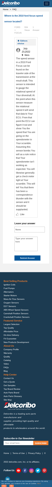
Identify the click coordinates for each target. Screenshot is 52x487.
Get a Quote (9, 382)
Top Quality (9, 328)
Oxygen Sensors (11, 302)
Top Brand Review (12, 389)
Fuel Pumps (9, 288)
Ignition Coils (9, 285)
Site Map (8, 400)
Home (5, 9)
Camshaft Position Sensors (16, 313)
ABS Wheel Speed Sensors (16, 310)
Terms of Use (19, 453)
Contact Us (9, 378)
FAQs (6, 367)
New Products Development (16, 342)
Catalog (7, 360)
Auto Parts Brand (11, 392)
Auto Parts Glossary (13, 396)
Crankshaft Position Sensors (16, 317)
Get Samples (9, 385)
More (39, 483)
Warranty (8, 353)
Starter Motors (10, 295)
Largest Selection (11, 324)
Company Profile (11, 349)
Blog (6, 371)
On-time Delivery (11, 335)
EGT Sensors (10, 306)
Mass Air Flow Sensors (14, 299)
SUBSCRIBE (41, 443)
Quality (7, 356)
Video (6, 364)
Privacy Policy (34, 453)
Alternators (9, 292)
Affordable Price (11, 331)
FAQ (14, 9)
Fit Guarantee (10, 338)
